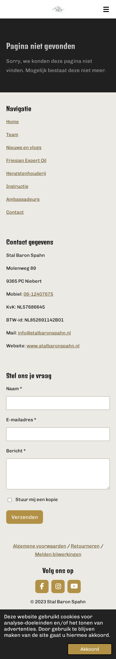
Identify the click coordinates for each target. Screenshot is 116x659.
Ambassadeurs (23, 199)
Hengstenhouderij (26, 173)
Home (12, 121)
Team (12, 134)
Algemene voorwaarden (39, 546)
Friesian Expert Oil (26, 160)
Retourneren (85, 546)
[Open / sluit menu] (106, 9)
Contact (15, 212)
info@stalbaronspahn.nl (44, 333)
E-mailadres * (21, 419)
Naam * (14, 388)
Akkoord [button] (89, 649)
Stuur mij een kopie (36, 499)
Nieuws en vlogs (23, 147)
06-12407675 (38, 294)
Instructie (17, 186)
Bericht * (16, 451)
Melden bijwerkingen (58, 554)
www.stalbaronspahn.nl (53, 346)
